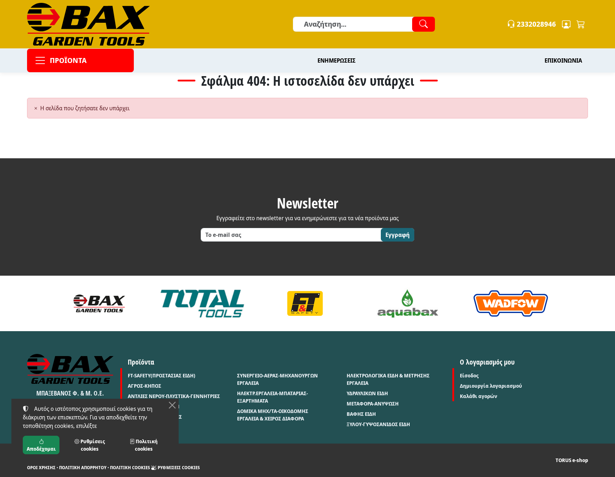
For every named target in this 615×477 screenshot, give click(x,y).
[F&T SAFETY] (305, 303)
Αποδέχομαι (41, 448)
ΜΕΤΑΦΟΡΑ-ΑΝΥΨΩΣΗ (373, 403)
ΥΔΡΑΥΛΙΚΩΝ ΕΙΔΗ (367, 393)
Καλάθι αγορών (478, 396)
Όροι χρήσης (41, 468)
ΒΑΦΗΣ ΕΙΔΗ (361, 413)
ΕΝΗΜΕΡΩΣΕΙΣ (336, 60)
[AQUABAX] (408, 303)
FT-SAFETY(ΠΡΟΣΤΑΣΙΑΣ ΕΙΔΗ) (161, 375)
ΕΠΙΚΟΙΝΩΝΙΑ (563, 60)
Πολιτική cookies (130, 468)
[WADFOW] (511, 303)
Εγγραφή (397, 235)
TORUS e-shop (572, 460)
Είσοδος (469, 375)
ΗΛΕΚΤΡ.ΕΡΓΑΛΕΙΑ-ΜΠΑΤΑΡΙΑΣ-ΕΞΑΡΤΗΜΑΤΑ (272, 397)
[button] (581, 24)
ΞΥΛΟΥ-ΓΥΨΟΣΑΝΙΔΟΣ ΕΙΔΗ (378, 424)
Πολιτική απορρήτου (82, 468)
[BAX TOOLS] (99, 303)
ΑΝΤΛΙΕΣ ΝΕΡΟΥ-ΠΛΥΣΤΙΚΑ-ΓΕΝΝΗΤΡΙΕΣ (174, 396)
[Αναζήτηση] (423, 24)
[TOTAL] (202, 303)
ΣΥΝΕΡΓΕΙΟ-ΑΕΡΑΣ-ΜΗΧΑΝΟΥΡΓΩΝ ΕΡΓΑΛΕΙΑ (277, 379)
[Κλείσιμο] (172, 405)
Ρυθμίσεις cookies (178, 468)
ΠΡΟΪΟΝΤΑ (68, 60)
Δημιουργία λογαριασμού (491, 385)
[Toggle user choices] (566, 24)
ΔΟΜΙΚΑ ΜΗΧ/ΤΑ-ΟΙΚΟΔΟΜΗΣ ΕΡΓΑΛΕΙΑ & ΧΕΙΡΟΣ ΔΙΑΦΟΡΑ (272, 415)
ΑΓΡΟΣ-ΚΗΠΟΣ (144, 385)
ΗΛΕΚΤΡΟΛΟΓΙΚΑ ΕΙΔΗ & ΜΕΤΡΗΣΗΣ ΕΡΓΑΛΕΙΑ (388, 379)
